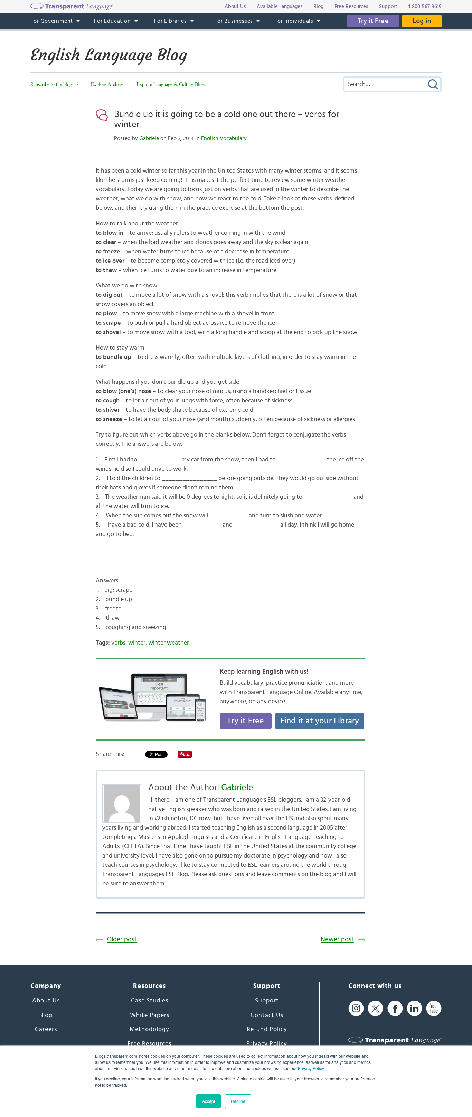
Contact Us (267, 1015)
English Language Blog (108, 55)
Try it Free (373, 21)
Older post (122, 939)
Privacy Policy (311, 1068)
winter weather (168, 643)
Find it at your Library (319, 721)
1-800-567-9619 (425, 6)
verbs (118, 643)
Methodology (149, 1029)
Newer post (337, 939)
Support (267, 1001)
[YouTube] (434, 1008)
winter (136, 643)
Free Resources (149, 1044)
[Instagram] (356, 1008)
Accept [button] (208, 1101)
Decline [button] (238, 1101)
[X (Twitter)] (375, 1008)
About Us (46, 1001)
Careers (46, 1029)
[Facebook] (395, 1008)
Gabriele (149, 138)
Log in (422, 21)
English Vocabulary (224, 138)
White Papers (149, 1015)
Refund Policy (267, 1029)
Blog (46, 1015)
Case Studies (149, 1001)
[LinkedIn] (414, 1008)
